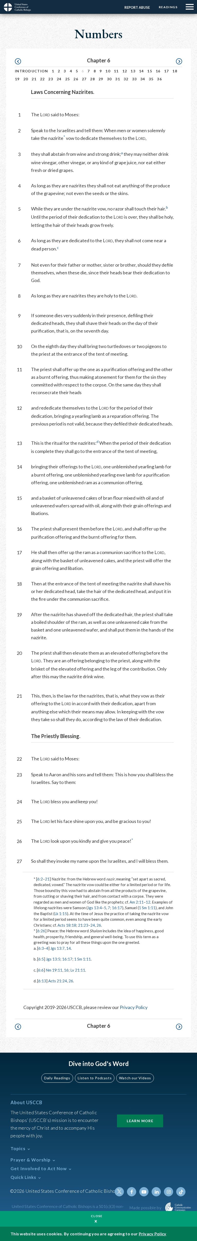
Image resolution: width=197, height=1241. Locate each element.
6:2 (40, 879)
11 (116, 71)
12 (124, 71)
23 (50, 79)
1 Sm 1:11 (147, 907)
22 (42, 79)
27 (84, 79)
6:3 (41, 948)
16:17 (117, 907)
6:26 (41, 930)
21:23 (83, 925)
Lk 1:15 (60, 913)
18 (174, 71)
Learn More (140, 1121)
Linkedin (156, 1191)
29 (100, 79)
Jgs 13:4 (94, 907)
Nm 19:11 (54, 970)
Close (97, 1216)
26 (75, 79)
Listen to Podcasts (95, 1078)
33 (134, 79)
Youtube (144, 1191)
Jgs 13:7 (57, 948)
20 (25, 79)
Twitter (119, 1191)
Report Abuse (137, 7)
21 (34, 79)
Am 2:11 (137, 902)
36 (159, 79)
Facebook (131, 1191)
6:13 (42, 980)
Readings (168, 7)
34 (142, 79)
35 (151, 79)
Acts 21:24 (57, 980)
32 (126, 79)
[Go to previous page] (20, 61)
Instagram (168, 1191)
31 (117, 79)
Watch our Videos (135, 1078)
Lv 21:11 (77, 970)
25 (67, 79)
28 (92, 79)
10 (107, 71)
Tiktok (180, 1191)
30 (109, 79)
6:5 (41, 959)
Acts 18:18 (66, 925)
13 (133, 71)
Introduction (31, 71)
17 (166, 71)
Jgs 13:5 (53, 959)
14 (141, 71)
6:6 (41, 970)
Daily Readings (57, 1078)
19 (17, 79)
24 (59, 79)
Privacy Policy (133, 1007)
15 (149, 71)
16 (158, 71)
